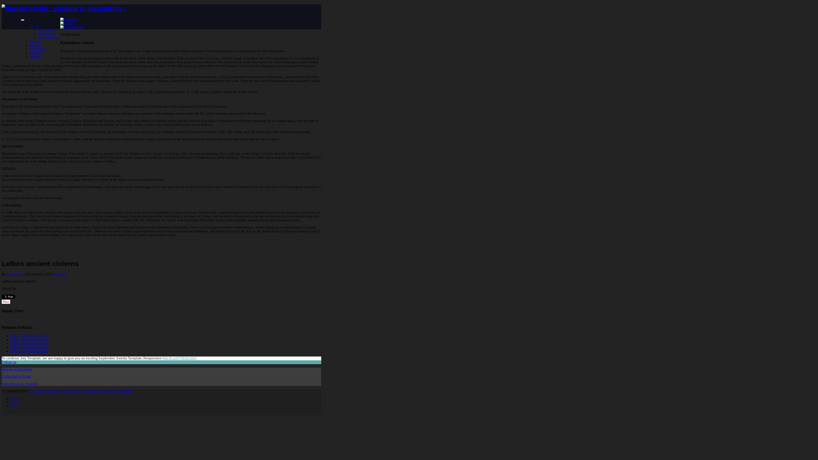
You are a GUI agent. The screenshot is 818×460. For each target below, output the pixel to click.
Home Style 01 (49, 37)
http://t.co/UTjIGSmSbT (179, 358)
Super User (15, 274)
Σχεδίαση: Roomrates (45, 391)
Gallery (34, 53)
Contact (35, 57)
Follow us (9, 362)
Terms (14, 402)
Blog (13, 398)
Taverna (35, 45)
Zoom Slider (47, 30)
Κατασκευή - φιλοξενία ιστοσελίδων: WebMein (98, 391)
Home (34, 26)
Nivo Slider (46, 34)
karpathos (60, 274)
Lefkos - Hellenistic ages (28, 351)
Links (14, 406)
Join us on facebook (17, 369)
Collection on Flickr (17, 376)
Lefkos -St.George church (29, 336)
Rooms (34, 41)
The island (37, 49)
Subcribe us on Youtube (20, 384)
